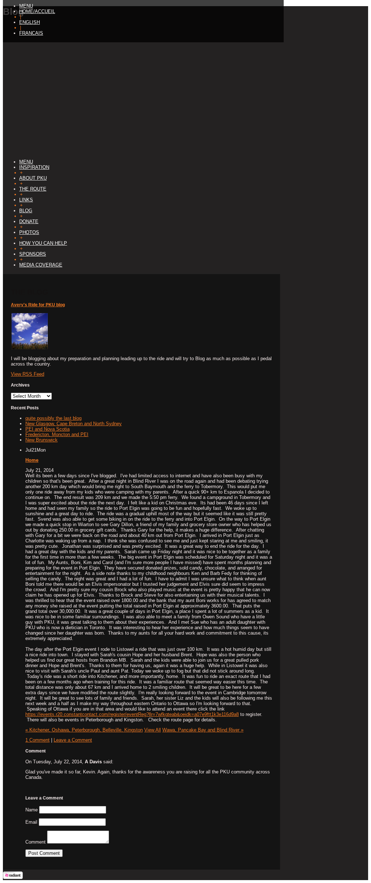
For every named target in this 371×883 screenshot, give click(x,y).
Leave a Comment (73, 740)
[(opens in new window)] (13, 877)
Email (31, 822)
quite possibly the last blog (53, 418)
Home (31, 460)
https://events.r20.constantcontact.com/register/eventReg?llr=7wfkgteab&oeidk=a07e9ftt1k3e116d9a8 (132, 714)
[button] (26, 6)
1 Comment (37, 740)
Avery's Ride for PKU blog (38, 304)
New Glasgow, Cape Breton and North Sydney (73, 423)
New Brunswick (41, 440)
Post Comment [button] (44, 853)
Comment (35, 842)
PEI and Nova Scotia (47, 429)
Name (31, 809)
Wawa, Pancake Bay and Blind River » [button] (202, 730)
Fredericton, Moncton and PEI (56, 434)
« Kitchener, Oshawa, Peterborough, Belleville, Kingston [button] (84, 730)
